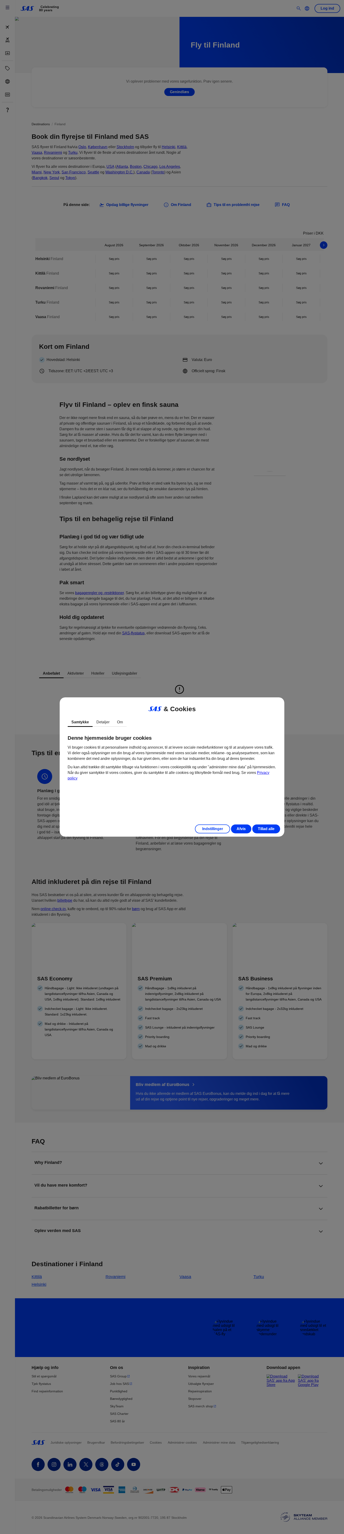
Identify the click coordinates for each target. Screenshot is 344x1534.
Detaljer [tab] (103, 722)
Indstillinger (212, 829)
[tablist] (172, 722)
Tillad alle (266, 829)
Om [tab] (120, 722)
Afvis (241, 829)
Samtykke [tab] (80, 722)
